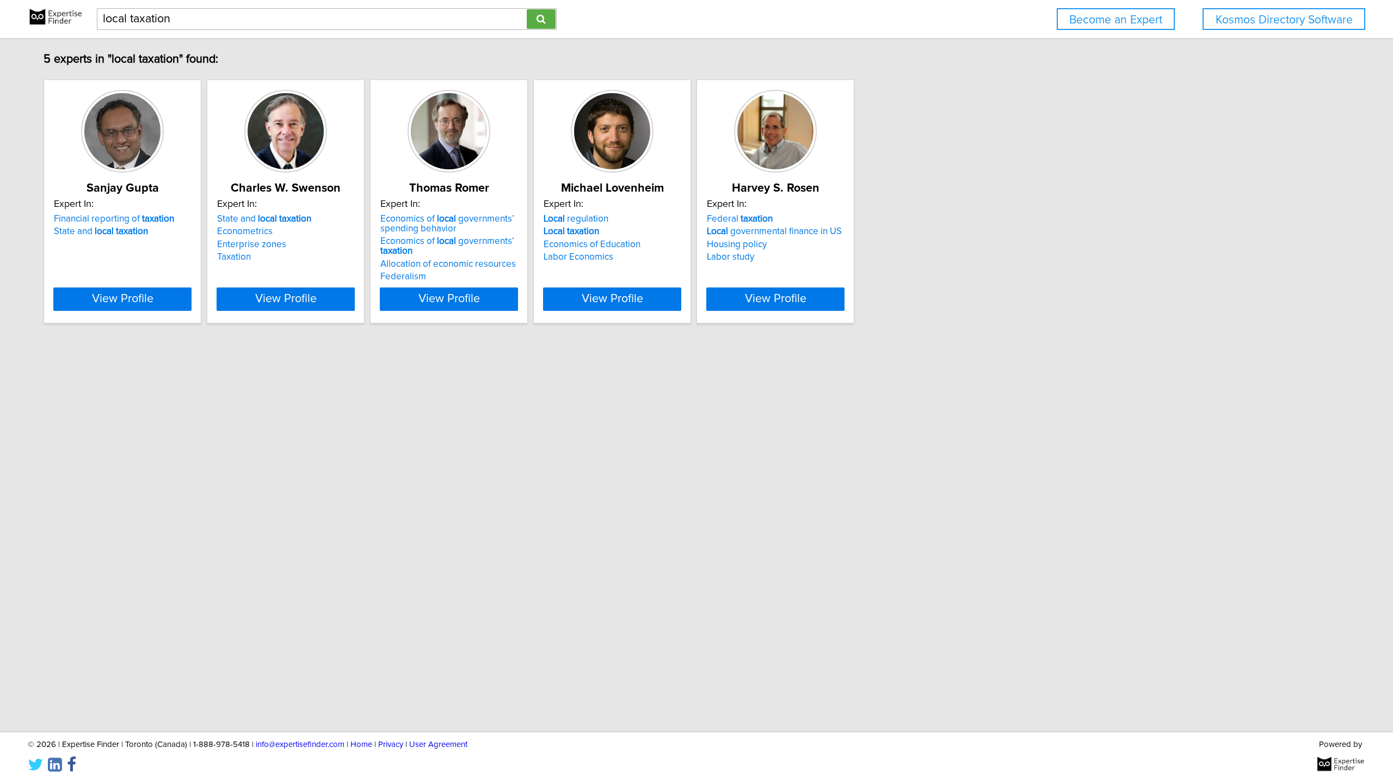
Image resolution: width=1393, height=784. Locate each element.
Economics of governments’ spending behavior (447, 224)
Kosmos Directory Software (1284, 20)
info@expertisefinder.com (300, 744)
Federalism (403, 276)
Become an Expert (1115, 20)
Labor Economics (578, 257)
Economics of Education (592, 244)
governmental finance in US (774, 231)
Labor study (730, 257)
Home (361, 744)
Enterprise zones (251, 244)
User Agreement (438, 744)
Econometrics (245, 231)
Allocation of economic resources (448, 264)
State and (101, 231)
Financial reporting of (114, 219)
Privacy (390, 744)
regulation (576, 219)
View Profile (122, 299)
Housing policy (737, 244)
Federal (740, 219)
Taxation (234, 257)
